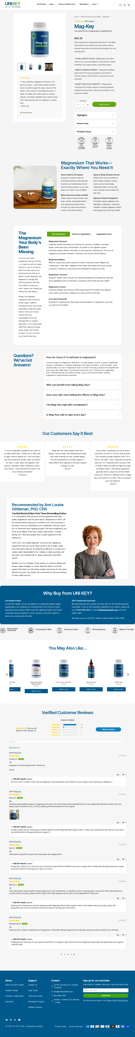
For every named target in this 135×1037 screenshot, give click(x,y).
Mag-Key (17, 752)
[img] (14, 756)
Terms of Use (111, 1000)
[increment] (87, 104)
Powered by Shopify (34, 1026)
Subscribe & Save (35, 996)
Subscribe (106, 995)
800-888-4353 (60, 996)
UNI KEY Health (18, 1026)
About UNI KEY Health (14, 985)
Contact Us (32, 985)
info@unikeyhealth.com (63, 992)
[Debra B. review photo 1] (14, 815)
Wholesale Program (36, 1002)
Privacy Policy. (123, 1000)
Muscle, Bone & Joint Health (91, 17)
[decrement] (78, 104)
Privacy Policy (60, 1026)
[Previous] (7, 674)
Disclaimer (9, 1002)
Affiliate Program (35, 1007)
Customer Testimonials (14, 996)
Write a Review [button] (108, 729)
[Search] (120, 5)
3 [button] (68, 954)
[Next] (128, 674)
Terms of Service (76, 1026)
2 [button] (64, 954)
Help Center (33, 990)
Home (76, 17)
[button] (79, 21)
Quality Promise (11, 990)
